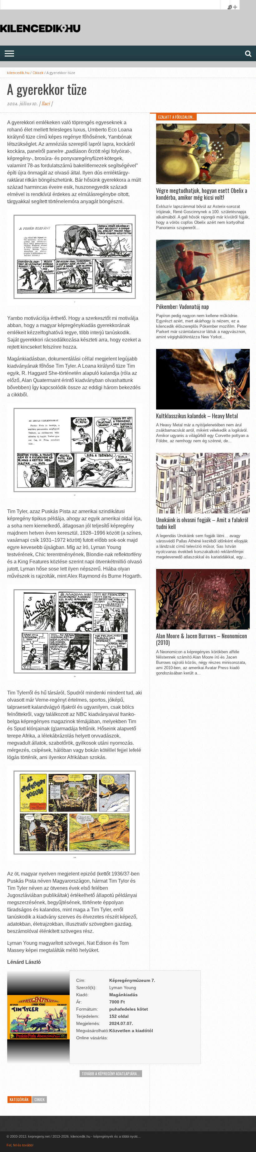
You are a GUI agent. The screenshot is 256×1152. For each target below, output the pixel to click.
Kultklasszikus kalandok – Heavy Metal (197, 416)
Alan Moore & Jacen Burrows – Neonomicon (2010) (201, 639)
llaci (46, 103)
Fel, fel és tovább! (20, 1145)
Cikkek (37, 72)
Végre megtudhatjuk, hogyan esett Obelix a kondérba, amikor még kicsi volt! (201, 194)
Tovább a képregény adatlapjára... (111, 1073)
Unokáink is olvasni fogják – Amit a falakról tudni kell (202, 523)
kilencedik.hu (18, 72)
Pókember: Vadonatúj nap (182, 306)
